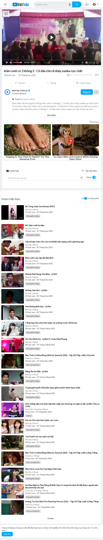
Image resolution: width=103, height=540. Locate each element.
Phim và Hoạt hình (32, 365)
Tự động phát (93, 198)
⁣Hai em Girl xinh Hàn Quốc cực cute (41, 420)
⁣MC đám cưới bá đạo (34, 225)
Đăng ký (86, 92)
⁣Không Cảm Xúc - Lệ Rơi (36, 290)
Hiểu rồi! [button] (7, 534)
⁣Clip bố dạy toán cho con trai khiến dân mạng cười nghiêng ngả (54, 241)
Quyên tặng (85, 83)
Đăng (89, 177)
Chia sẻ (21, 83)
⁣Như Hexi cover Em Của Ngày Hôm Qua (43, 469)
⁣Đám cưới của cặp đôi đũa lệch (39, 258)
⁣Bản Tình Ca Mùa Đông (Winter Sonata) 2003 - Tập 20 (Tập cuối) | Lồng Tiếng (61, 452)
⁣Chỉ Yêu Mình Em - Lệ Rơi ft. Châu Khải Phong (46, 339)
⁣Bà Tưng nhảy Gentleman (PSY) (40, 206)
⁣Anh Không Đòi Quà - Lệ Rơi (38, 306)
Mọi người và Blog (27, 99)
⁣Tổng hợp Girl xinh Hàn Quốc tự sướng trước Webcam (51, 323)
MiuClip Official (20, 90)
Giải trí (28, 416)
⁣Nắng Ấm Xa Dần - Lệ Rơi (36, 371)
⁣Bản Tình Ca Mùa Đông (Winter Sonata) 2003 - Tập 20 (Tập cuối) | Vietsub (59, 355)
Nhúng (53, 83)
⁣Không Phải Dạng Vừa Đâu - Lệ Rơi (41, 274)
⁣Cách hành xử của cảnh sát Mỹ (39, 436)
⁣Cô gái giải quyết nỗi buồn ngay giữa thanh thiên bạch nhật (52, 387)
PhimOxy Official (32, 358)
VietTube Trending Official (36, 409)
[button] (95, 4)
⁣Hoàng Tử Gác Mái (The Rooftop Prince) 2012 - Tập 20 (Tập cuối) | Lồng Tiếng (62, 501)
